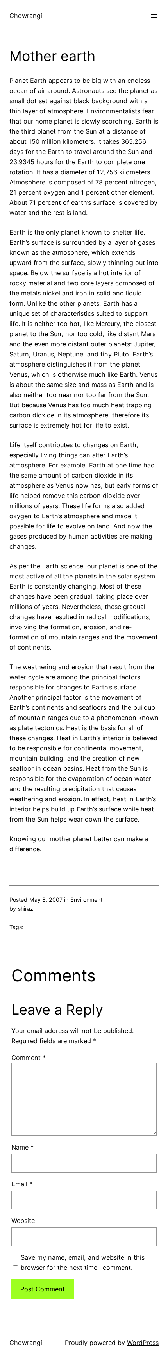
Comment (28, 1058)
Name (22, 1147)
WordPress (143, 1342)
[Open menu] (154, 16)
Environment (86, 899)
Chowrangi (25, 16)
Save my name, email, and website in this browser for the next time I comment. (83, 1262)
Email (21, 1184)
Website (23, 1221)
